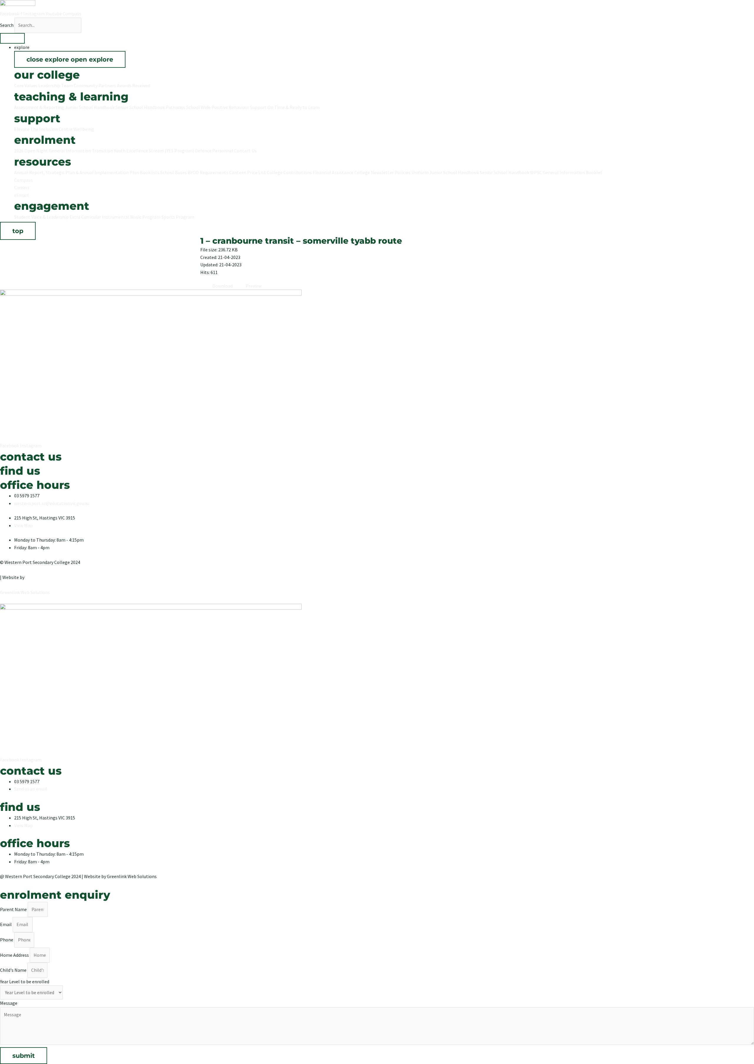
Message (8, 1003)
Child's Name (13, 970)
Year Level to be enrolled (24, 981)
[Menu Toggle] (12, 38)
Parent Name (14, 909)
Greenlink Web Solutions (25, 592)
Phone (7, 940)
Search (7, 25)
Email (6, 924)
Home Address (15, 955)
